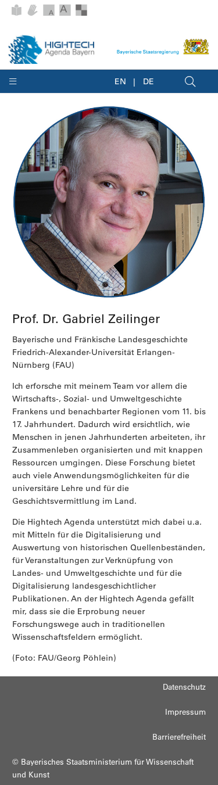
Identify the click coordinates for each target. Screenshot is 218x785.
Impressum (185, 711)
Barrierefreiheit (179, 736)
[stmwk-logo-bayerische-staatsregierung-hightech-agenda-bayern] (163, 46)
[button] (20, 81)
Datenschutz (184, 686)
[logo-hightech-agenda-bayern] (51, 49)
